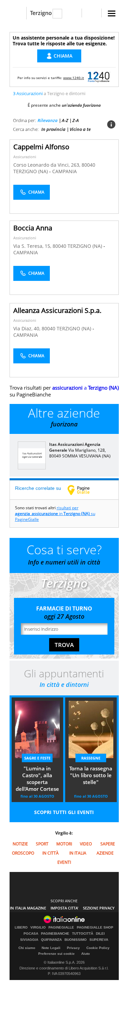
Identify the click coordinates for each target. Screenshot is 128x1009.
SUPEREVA (98, 940)
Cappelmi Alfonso (41, 146)
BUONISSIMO (76, 940)
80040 (88, 165)
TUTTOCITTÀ (82, 933)
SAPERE (107, 844)
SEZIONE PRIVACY (99, 907)
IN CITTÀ (50, 853)
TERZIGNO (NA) (31, 171)
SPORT (42, 844)
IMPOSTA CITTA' (65, 907)
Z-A (75, 120)
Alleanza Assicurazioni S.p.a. (57, 310)
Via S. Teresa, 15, (33, 246)
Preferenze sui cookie (56, 953)
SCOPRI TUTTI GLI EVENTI (64, 812)
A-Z (65, 120)
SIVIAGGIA (29, 940)
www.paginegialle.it (84, 490)
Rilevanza (48, 120)
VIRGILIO (38, 927)
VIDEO (86, 844)
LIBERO (21, 927)
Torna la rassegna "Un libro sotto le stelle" (90, 775)
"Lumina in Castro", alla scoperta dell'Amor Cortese (37, 778)
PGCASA (31, 933)
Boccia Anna (32, 227)
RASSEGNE (90, 757)
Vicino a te (80, 129)
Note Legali (51, 948)
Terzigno (41, 13)
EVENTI (64, 862)
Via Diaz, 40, (27, 328)
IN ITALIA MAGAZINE (28, 907)
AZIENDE (105, 853)
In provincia (53, 129)
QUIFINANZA (51, 940)
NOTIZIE (20, 844)
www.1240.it (73, 77)
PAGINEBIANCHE (55, 933)
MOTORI (64, 844)
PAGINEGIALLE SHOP (95, 927)
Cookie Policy (98, 948)
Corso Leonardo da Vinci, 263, (47, 165)
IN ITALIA (77, 853)
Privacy (73, 948)
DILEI (100, 933)
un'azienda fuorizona (81, 105)
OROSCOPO (23, 853)
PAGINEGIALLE (61, 927)
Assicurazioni (24, 156)
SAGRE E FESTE (37, 757)
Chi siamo (26, 948)
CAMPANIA (64, 171)
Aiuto (85, 953)
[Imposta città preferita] (18, 13)
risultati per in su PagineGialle (55, 513)
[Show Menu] (111, 13)
